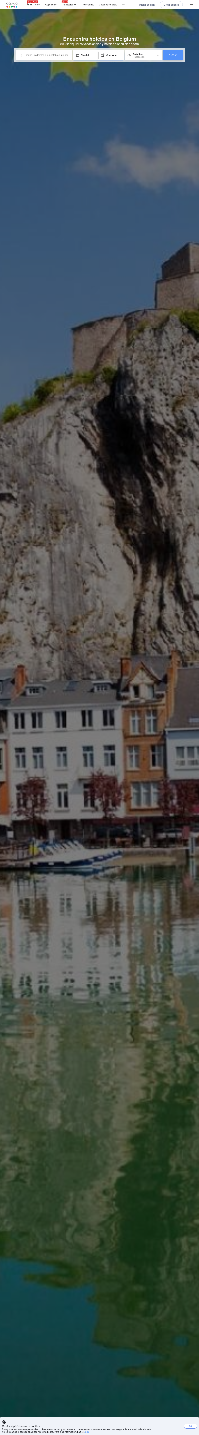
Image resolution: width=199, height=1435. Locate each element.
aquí (87, 1431)
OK (190, 1426)
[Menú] (122, 5)
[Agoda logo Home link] (12, 5)
